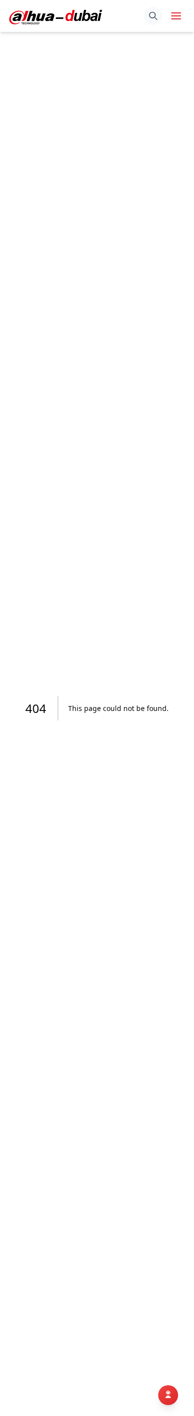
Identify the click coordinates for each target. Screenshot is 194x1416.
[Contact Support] (168, 1394)
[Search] (153, 16)
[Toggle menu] (176, 16)
